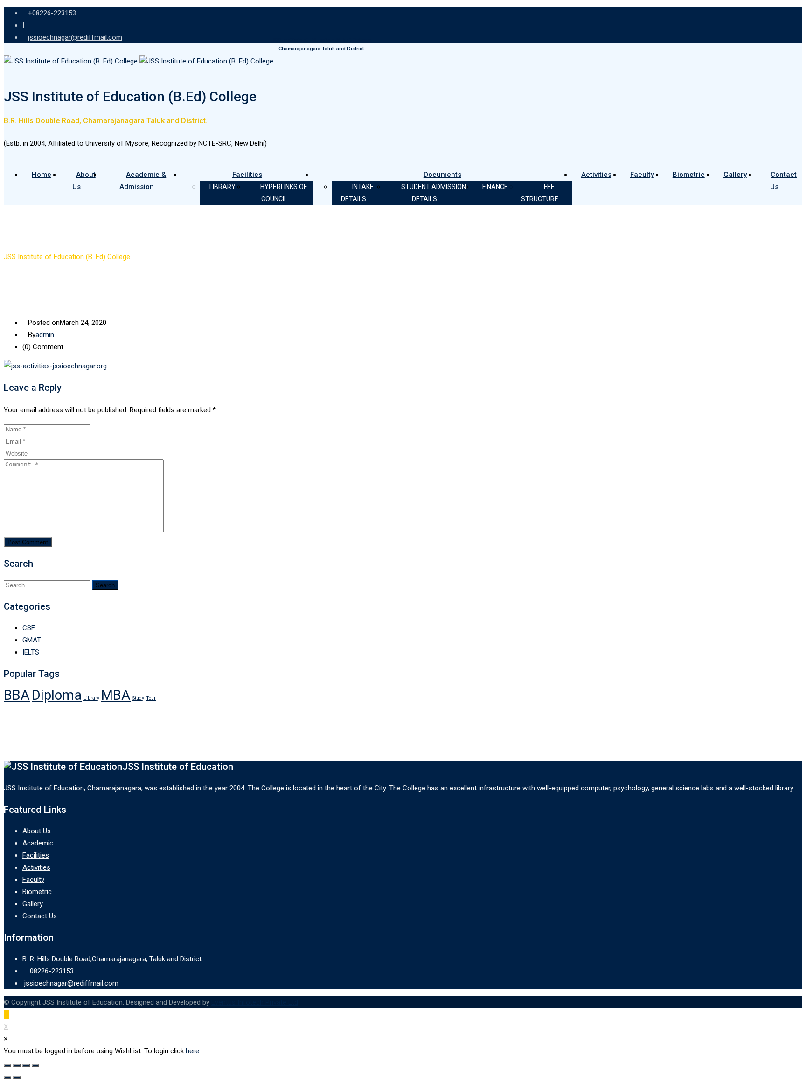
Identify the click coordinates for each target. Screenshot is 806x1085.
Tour (151, 698)
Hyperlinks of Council (283, 193)
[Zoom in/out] (35, 1065)
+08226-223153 (52, 13)
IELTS (30, 652)
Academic (37, 843)
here (192, 1051)
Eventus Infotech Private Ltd (254, 1002)
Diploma (57, 695)
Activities (596, 174)
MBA (116, 695)
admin (44, 335)
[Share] (17, 1065)
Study (138, 698)
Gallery (735, 174)
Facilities (247, 174)
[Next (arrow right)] (17, 1077)
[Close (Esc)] (7, 1065)
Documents (442, 174)
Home (41, 174)
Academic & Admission (142, 180)
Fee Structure (539, 193)
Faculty (642, 174)
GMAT (31, 640)
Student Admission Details (433, 193)
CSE (28, 628)
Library (222, 186)
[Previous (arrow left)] (7, 1077)
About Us (84, 180)
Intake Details (357, 193)
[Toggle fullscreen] (26, 1065)
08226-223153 (52, 971)
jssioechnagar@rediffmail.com (71, 983)
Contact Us (783, 180)
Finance (495, 186)
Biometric (689, 174)
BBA (17, 695)
